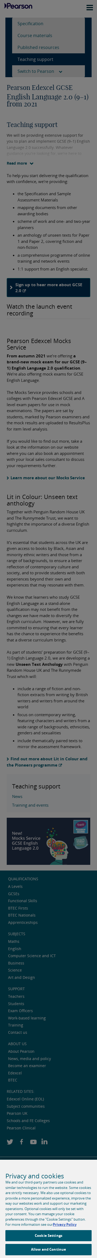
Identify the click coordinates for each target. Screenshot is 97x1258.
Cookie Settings (48, 1235)
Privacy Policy (65, 1224)
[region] (48, 1209)
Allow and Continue (48, 1249)
